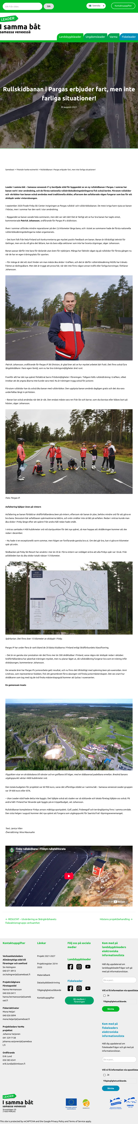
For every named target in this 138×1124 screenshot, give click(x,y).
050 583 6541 (9, 1060)
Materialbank (43, 975)
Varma (113, 36)
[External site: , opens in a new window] (69, 317)
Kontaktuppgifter (45, 998)
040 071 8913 (9, 971)
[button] (49, 6)
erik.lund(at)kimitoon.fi (14, 1064)
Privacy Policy (57, 1121)
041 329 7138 (9, 1038)
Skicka (110, 1008)
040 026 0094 (9, 1015)
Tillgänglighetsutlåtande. (115, 1001)
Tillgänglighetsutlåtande (49, 990)
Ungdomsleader (95, 36)
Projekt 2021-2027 (46, 956)
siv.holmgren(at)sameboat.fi (16, 974)
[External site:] (71, 966)
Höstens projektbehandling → (116, 919)
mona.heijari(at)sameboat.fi (16, 1019)
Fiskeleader (129, 36)
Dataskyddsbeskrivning (48, 982)
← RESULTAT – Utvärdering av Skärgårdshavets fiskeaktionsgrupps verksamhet (30, 921)
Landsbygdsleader (70, 36)
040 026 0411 (9, 993)
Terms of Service (77, 1121)
